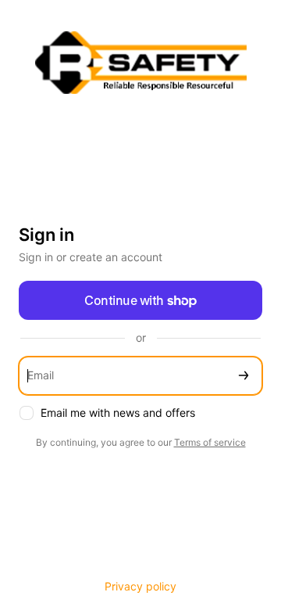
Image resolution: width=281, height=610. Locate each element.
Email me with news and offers (118, 412)
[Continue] (243, 375)
